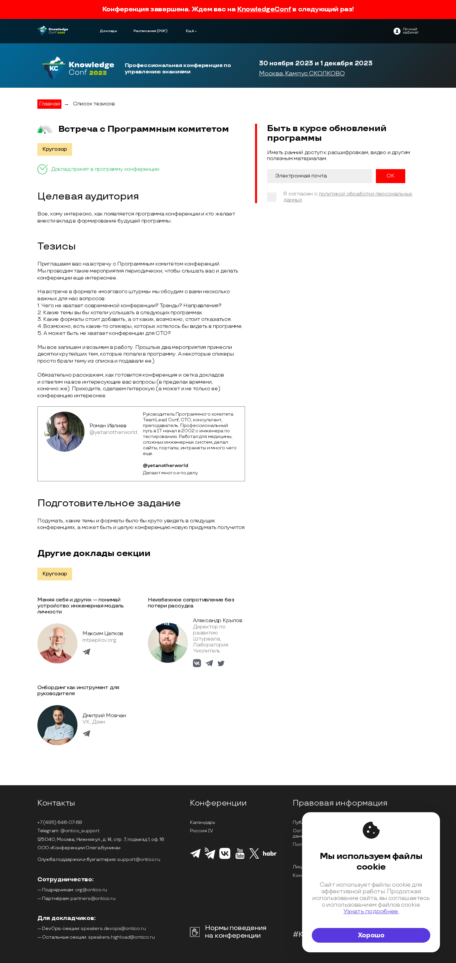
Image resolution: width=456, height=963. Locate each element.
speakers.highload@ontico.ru (121, 937)
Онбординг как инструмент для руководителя (78, 690)
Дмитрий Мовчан (104, 715)
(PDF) (162, 31)
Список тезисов (94, 104)
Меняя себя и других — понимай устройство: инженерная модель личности (80, 606)
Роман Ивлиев (108, 426)
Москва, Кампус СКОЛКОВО (302, 73)
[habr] (270, 855)
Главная (49, 104)
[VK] (224, 858)
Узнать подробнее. (371, 911)
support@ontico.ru (138, 859)
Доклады (108, 31)
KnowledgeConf (264, 9)
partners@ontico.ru (92, 898)
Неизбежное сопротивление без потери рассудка (191, 603)
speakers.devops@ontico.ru (113, 928)
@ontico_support (79, 830)
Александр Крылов (217, 620)
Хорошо (371, 935)
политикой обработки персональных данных (347, 197)
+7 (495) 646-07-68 (59, 822)
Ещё (190, 31)
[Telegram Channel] (210, 859)
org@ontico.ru (91, 889)
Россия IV (201, 830)
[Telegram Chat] (195, 857)
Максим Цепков (102, 633)
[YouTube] (239, 858)
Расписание (145, 31)
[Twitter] (254, 858)
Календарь (202, 822)
